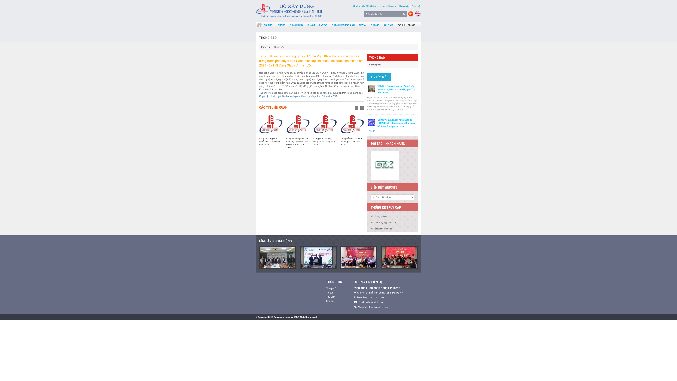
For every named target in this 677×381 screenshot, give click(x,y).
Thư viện (330, 296)
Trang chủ (265, 46)
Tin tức (281, 25)
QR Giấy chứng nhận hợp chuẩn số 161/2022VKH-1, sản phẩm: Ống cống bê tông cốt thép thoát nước (396, 123)
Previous (356, 108)
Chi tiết (399, 109)
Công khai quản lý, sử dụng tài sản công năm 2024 (324, 141)
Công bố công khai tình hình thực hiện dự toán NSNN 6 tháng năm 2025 (297, 143)
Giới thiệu (268, 25)
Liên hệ (330, 301)
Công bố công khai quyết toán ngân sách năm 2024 (269, 141)
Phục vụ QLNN (296, 25)
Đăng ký (416, 6)
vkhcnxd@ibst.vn (387, 6)
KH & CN (311, 25)
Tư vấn (362, 25)
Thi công (375, 25)
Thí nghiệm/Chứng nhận (343, 25)
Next (362, 108)
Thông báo (376, 64)
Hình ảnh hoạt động (275, 241)
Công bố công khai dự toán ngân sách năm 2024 (351, 141)
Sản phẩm (388, 25)
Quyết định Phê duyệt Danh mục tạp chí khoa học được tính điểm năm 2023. (298, 96)
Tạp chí (401, 25)
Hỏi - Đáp (411, 25)
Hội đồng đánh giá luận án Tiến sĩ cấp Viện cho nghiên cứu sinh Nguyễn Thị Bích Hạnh (395, 89)
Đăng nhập (403, 6)
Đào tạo (323, 25)
